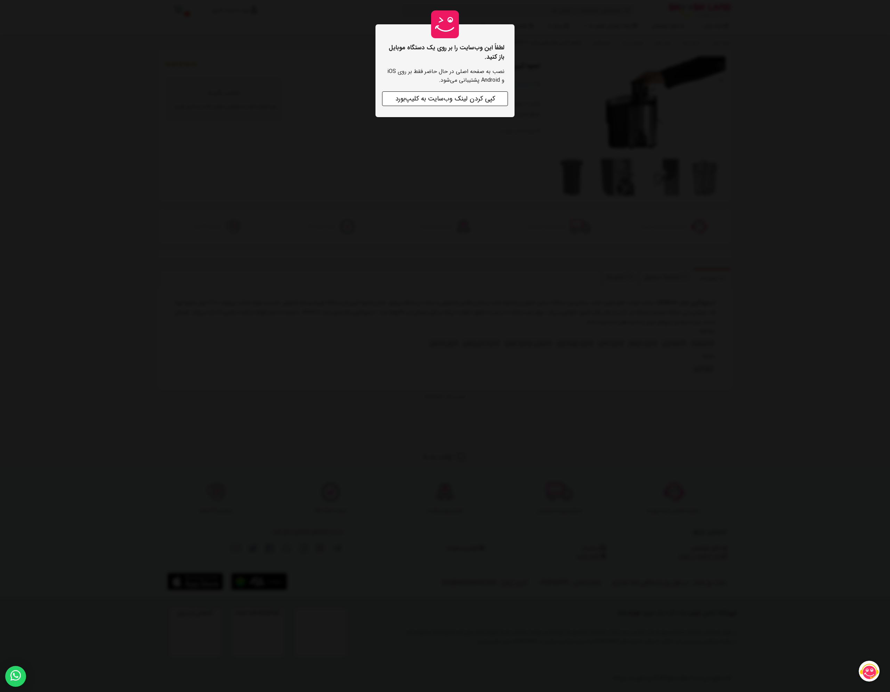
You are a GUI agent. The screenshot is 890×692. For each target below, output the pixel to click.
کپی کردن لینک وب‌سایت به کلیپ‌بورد (445, 98)
